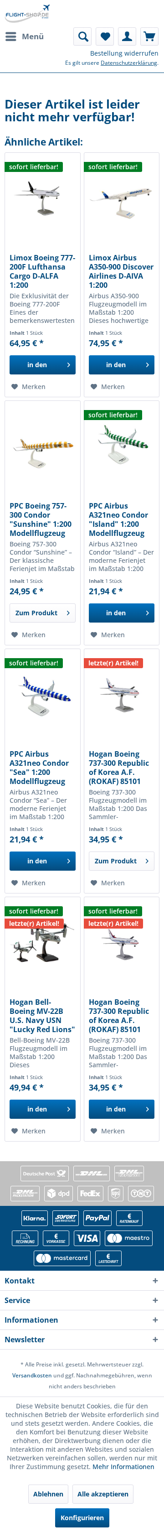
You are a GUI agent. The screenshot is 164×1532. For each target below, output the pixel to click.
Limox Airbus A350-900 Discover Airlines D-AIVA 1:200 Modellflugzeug (121, 271)
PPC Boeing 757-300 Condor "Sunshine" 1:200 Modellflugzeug (41, 519)
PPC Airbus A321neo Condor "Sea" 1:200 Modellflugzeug (39, 767)
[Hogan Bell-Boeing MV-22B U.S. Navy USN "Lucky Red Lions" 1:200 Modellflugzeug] (42, 943)
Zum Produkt (36, 612)
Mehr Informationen (123, 1466)
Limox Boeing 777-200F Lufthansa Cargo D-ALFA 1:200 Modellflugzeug (42, 271)
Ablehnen (48, 1494)
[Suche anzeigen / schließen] (82, 36)
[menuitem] (24, 36)
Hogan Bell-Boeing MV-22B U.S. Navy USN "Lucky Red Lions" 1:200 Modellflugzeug (42, 1015)
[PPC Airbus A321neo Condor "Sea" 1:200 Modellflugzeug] (42, 695)
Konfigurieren (82, 1517)
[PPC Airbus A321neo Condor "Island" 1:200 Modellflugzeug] (121, 446)
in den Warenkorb (37, 367)
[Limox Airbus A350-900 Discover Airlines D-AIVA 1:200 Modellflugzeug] (121, 198)
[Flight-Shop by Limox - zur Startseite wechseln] (27, 14)
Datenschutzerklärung (129, 63)
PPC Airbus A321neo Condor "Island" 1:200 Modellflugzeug (118, 519)
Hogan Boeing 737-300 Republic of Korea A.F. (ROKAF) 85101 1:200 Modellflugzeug (119, 767)
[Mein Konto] (127, 36)
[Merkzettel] (105, 36)
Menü (33, 36)
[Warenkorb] (149, 36)
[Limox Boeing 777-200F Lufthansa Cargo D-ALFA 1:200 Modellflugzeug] (42, 198)
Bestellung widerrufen (124, 53)
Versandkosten (32, 1375)
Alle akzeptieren (102, 1494)
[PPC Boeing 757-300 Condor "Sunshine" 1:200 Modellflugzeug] (42, 446)
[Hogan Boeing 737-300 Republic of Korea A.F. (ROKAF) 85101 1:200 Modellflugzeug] (121, 695)
